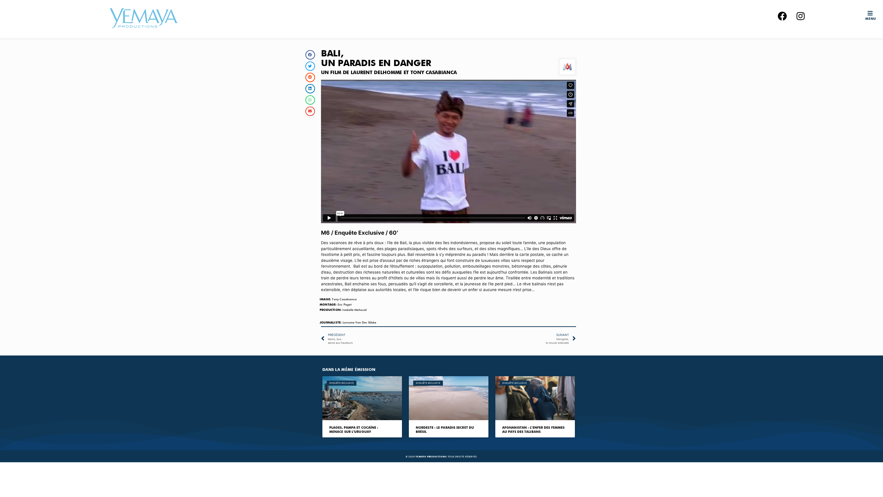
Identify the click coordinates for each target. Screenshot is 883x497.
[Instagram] (800, 16)
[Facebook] (782, 16)
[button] (872, 13)
